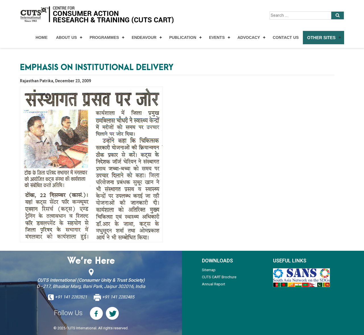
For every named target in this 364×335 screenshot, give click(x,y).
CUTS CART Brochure (219, 277)
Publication (182, 37)
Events (217, 37)
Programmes (104, 37)
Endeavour (144, 37)
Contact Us (286, 37)
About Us (66, 37)
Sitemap (209, 270)
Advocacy (248, 37)
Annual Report (213, 284)
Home (41, 37)
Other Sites (321, 37)
